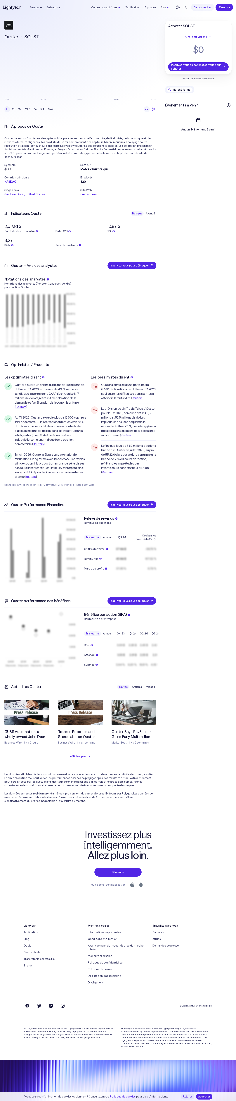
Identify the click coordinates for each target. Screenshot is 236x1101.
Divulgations (96, 982)
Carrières (158, 932)
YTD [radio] (28, 109)
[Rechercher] (185, 7)
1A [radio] (35, 109)
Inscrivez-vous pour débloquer (129, 265)
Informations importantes (104, 932)
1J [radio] (7, 109)
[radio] (147, 109)
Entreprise (53, 7)
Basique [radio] (137, 213)
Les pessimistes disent (110, 377)
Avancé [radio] (150, 213)
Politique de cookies (101, 969)
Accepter (204, 1096)
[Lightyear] (12, 7)
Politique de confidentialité (105, 962)
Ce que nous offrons (104, 7)
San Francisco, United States (24, 194)
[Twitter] (39, 1005)
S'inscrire (224, 7)
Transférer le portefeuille (39, 959)
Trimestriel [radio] (92, 537)
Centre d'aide (32, 952)
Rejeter (187, 1096)
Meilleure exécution (100, 956)
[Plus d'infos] (229, 105)
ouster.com (88, 194)
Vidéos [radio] (150, 687)
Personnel (36, 7)
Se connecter (202, 7)
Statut (28, 965)
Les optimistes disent (22, 377)
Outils (27, 945)
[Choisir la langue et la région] (177, 7)
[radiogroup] (29, 109)
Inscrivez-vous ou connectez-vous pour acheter (196, 66)
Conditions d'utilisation (102, 939)
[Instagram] (62, 1005)
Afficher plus (78, 756)
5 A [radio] (42, 109)
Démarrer (118, 872)
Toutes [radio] (123, 687)
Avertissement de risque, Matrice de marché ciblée (115, 947)
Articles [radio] (137, 687)
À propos (150, 7)
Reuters (20, 407)
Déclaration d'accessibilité (104, 976)
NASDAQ (10, 181)
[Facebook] (27, 1005)
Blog (26, 939)
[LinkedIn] (51, 1005)
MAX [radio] (50, 109)
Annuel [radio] (107, 537)
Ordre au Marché (196, 37)
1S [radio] (13, 109)
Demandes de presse (165, 945)
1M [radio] (19, 109)
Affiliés (156, 939)
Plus (163, 7)
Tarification (132, 7)
